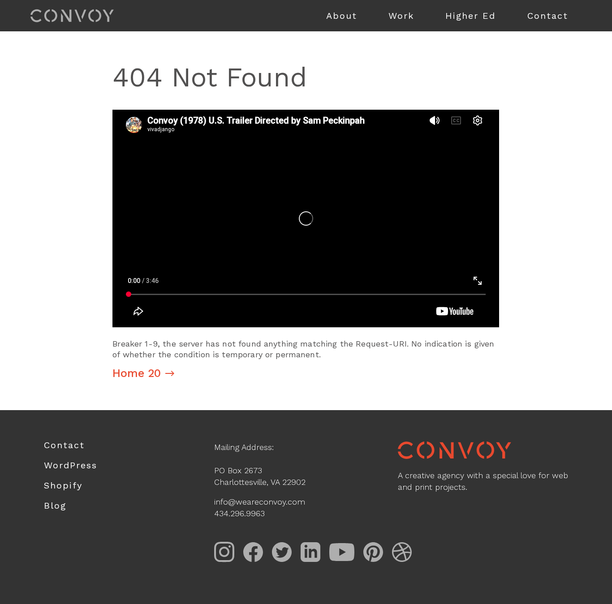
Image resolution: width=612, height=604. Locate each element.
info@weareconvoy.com (259, 501)
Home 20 (136, 373)
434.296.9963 (239, 513)
